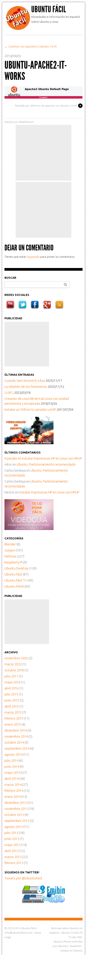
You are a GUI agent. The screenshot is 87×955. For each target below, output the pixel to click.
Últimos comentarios (22, 452)
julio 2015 (11, 694)
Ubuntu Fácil (48, 9)
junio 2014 (11, 766)
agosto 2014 (13, 754)
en (13, 458)
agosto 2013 (13, 827)
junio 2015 (11, 700)
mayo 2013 (12, 845)
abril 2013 (11, 851)
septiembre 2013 (16, 821)
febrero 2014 (13, 790)
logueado (33, 256)
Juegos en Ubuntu (71, 950)
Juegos (9, 550)
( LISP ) (8, 392)
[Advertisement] (43, 153)
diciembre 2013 (15, 802)
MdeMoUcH (26, 121)
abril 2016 (11, 688)
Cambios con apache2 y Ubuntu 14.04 (32, 46)
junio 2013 (11, 839)
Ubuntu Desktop (16, 568)
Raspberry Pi (13, 562)
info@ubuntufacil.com (18, 932)
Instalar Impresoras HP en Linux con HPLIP (52, 458)
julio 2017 (11, 676)
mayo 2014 (12, 772)
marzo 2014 (13, 784)
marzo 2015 (13, 712)
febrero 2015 (13, 718)
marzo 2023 (13, 664)
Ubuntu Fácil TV (15, 580)
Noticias (10, 556)
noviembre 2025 (16, 658)
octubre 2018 (14, 670)
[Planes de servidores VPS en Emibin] (43, 902)
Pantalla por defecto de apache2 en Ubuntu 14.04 (46, 105)
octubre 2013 (14, 815)
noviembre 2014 (16, 736)
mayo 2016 (12, 682)
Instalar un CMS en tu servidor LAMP (30, 409)
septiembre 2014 (16, 748)
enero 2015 (12, 724)
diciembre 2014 (15, 730)
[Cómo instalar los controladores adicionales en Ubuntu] (29, 529)
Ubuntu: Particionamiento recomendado (46, 464)
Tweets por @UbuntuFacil (23, 878)
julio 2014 (11, 760)
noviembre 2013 (16, 809)
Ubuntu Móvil (14, 586)
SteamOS (75, 946)
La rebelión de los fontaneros (25, 386)
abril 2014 (11, 778)
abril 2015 (11, 706)
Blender (10, 544)
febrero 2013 (13, 863)
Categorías (13, 538)
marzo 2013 (13, 857)
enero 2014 (12, 796)
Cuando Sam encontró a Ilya (24, 380)
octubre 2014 (14, 742)
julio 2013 (11, 833)
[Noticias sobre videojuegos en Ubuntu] (29, 443)
